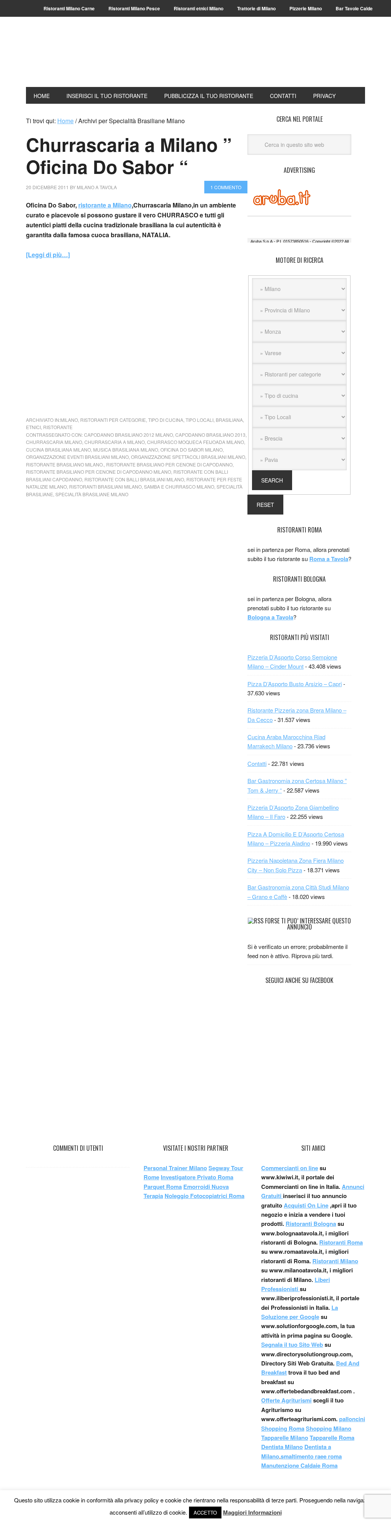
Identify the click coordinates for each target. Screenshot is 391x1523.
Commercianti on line (289, 1168)
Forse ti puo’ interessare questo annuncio (308, 923)
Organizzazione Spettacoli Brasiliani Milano (188, 457)
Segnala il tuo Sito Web (292, 1344)
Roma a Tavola (328, 559)
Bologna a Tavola (270, 617)
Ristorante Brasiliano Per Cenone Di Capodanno (169, 464)
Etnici (33, 427)
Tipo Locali (199, 420)
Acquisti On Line (306, 1205)
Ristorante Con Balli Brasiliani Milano (134, 479)
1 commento (225, 187)
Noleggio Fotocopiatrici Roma (204, 1196)
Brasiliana (229, 420)
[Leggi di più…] (48, 254)
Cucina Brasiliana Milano (58, 449)
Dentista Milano (282, 1447)
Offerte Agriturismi (286, 1400)
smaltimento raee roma (311, 1456)
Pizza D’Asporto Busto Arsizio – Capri (294, 684)
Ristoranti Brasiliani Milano (105, 486)
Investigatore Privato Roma (197, 1177)
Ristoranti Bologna (311, 1223)
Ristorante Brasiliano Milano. (65, 464)
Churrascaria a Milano (114, 442)
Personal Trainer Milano (175, 1168)
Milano (69, 420)
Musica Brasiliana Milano (125, 449)
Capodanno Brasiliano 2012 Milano (128, 434)
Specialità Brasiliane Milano (91, 494)
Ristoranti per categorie (113, 420)
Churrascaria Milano (54, 442)
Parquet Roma (163, 1186)
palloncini (352, 1419)
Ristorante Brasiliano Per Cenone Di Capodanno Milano (98, 471)
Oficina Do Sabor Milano (191, 449)
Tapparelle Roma (332, 1437)
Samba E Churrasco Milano (179, 486)
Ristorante (58, 427)
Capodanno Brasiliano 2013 (210, 434)
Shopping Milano (328, 1428)
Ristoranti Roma (341, 1242)
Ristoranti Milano (77, 58)
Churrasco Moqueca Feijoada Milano (195, 442)
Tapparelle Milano (284, 1437)
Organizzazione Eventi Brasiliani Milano (77, 457)
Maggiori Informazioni (252, 1512)
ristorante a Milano (105, 205)
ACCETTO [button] (205, 1512)
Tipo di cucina (165, 420)
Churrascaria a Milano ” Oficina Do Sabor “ (129, 155)
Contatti (257, 763)
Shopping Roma (282, 1428)
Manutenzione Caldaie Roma (299, 1465)
